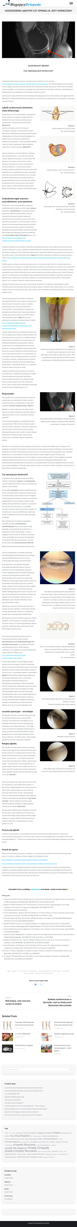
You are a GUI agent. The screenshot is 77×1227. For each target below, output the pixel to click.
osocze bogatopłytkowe (45, 971)
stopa (64, 1151)
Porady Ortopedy (56, 971)
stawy (60, 1151)
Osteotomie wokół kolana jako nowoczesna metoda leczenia (24, 1023)
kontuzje (61, 1139)
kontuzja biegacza (50, 1139)
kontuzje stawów (23, 971)
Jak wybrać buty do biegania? (24, 1045)
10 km (6, 1133)
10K (10, 1133)
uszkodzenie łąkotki (29, 973)
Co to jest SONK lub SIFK (22, 1034)
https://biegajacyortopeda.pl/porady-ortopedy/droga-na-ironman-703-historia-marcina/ (29, 863)
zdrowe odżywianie (63, 1154)
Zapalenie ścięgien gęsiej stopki (64, 1034)
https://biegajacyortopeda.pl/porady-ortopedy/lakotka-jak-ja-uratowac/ (25, 84)
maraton (52, 1142)
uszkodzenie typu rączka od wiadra (44, 973)
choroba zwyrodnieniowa (50, 1136)
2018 (13, 1133)
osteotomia (53, 1145)
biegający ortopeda (44, 1133)
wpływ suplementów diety (35, 1154)
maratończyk (8, 1145)
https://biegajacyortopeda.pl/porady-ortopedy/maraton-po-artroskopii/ (25, 860)
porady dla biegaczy (16, 1148)
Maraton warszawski (62, 1142)
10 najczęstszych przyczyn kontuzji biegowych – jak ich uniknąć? (62, 1048)
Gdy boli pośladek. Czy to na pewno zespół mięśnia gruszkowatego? (26, 1109)
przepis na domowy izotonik (44, 1151)
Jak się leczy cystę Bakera (13, 1100)
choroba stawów (37, 1136)
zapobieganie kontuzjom (51, 1154)
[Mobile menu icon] (71, 3)
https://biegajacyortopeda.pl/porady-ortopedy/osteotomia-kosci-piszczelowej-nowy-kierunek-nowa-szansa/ (17, 325)
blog (12, 1136)
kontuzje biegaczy (12, 1142)
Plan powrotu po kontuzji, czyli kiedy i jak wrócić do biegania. (23, 1115)
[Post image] (7, 1025)
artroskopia (14, 971)
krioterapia (34, 1142)
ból (31, 1136)
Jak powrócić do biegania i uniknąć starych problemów (22, 1112)
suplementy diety (10, 1154)
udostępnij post (35, 889)
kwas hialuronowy (33, 971)
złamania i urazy (36, 1157)
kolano (40, 1139)
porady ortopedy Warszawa (21, 1151)
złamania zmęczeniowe (49, 1157)
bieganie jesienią (66, 1133)
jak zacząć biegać (31, 1139)
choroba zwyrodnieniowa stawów (14, 1139)
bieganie (57, 1132)
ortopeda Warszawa (24, 1144)
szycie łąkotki (66, 971)
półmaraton (55, 1151)
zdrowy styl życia (10, 1157)
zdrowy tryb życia (23, 1157)
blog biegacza (22, 1136)
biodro (7, 1136)
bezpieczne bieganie (29, 1133)
